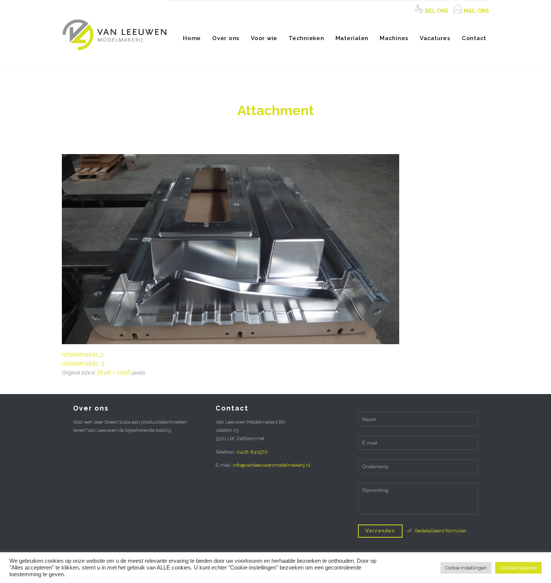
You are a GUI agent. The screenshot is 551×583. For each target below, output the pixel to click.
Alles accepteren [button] (518, 568)
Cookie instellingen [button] (466, 568)
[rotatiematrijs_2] (275, 249)
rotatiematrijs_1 (83, 354)
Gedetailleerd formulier (441, 531)
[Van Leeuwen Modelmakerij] (114, 34)
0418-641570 (252, 452)
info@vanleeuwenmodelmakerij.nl (271, 465)
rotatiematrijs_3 (83, 363)
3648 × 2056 (113, 372)
